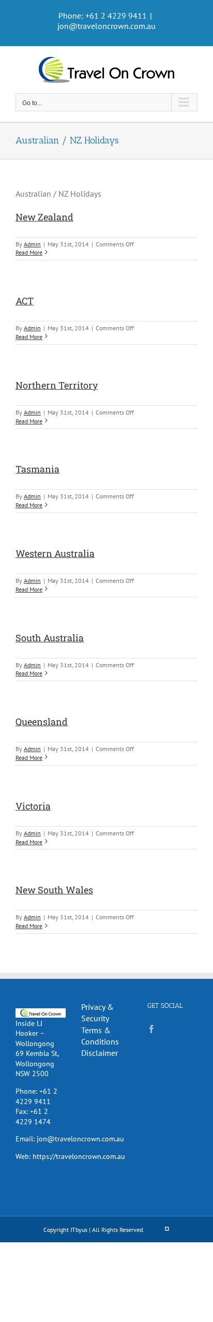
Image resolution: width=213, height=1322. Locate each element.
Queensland (42, 721)
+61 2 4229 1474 (33, 1116)
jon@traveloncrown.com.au (106, 26)
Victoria (33, 806)
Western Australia (55, 553)
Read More (29, 252)
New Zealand (44, 217)
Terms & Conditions (100, 1036)
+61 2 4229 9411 (36, 1096)
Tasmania (37, 469)
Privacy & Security (97, 1012)
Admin (32, 244)
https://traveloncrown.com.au (79, 1156)
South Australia (50, 637)
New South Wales (54, 890)
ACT (25, 301)
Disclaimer (99, 1053)
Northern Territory (57, 385)
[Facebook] (151, 1029)
